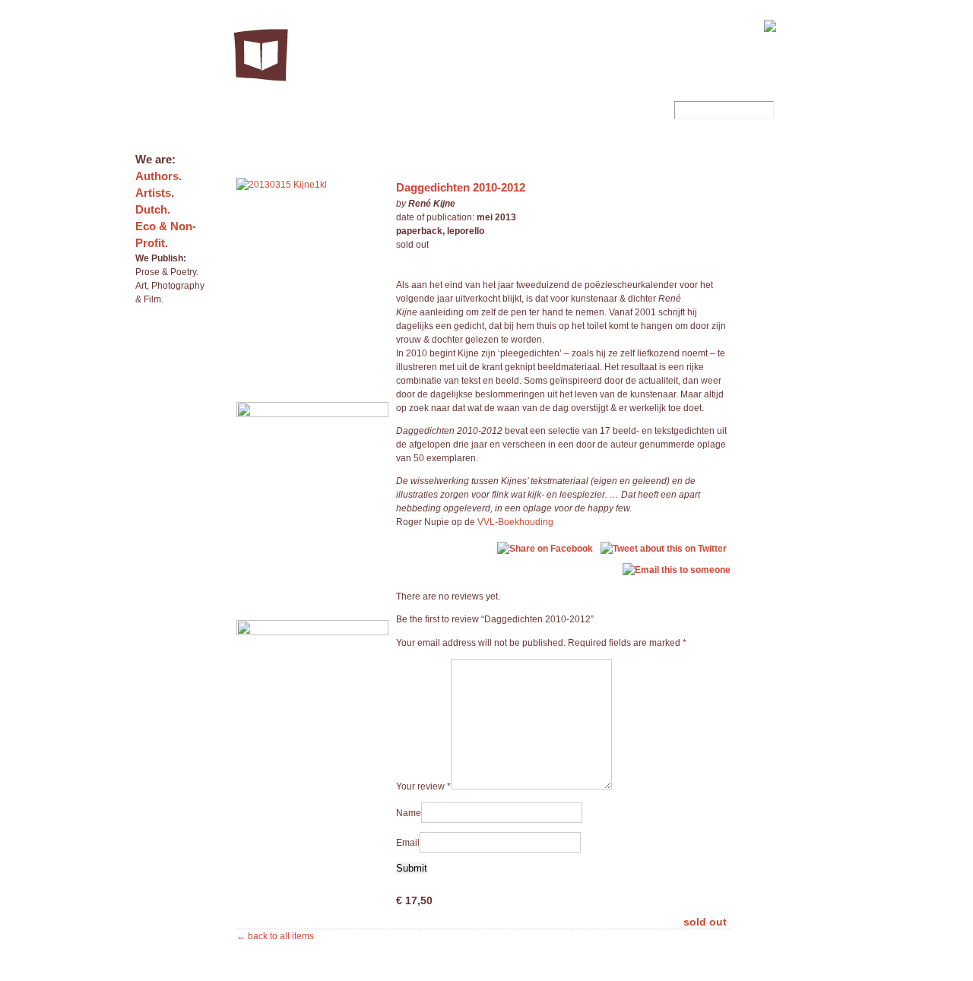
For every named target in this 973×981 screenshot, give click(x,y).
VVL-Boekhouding (515, 522)
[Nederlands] (794, 26)
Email (408, 842)
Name (408, 813)
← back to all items (275, 936)
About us (506, 24)
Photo (493, 109)
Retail (638, 24)
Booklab (634, 109)
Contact (673, 24)
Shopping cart (726, 24)
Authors (549, 24)
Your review (423, 786)
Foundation (597, 24)
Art (563, 109)
